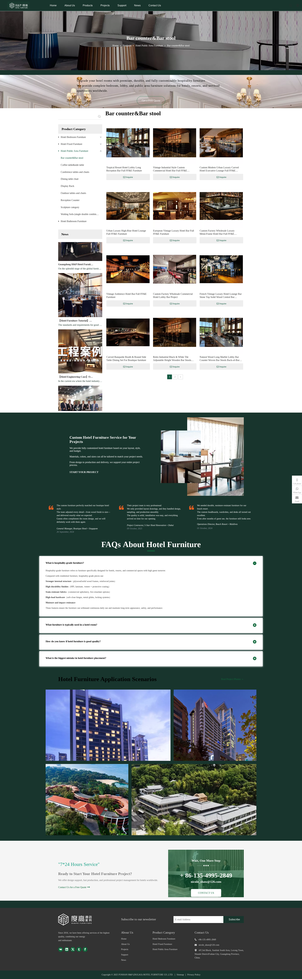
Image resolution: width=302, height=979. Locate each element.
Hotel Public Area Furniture (74, 151)
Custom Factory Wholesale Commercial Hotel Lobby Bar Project (173, 295)
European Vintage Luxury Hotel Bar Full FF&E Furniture (173, 232)
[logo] (77, 919)
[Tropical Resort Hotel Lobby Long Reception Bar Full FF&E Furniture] (128, 142)
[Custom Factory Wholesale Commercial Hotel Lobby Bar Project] (174, 269)
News (137, 5)
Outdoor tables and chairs (73, 193)
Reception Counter (70, 200)
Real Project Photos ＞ (232, 679)
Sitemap (180, 974)
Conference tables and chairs (75, 172)
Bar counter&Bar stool (72, 158)
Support (121, 5)
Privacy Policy (193, 974)
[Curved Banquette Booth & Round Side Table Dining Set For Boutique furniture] (128, 332)
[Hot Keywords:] (99, 116)
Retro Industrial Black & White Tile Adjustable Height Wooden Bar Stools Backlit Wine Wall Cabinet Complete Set (173, 359)
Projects (105, 5)
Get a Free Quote (151, 100)
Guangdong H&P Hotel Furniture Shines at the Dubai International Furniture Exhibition (76, 251)
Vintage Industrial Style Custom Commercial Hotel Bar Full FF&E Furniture (170, 169)
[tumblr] (79, 949)
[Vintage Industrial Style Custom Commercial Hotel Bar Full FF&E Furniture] (174, 142)
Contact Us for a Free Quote (72, 887)
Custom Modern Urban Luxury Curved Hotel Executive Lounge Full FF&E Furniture (219, 169)
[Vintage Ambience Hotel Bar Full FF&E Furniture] (128, 269)
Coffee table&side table (72, 165)
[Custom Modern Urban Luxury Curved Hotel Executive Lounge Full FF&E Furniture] (221, 142)
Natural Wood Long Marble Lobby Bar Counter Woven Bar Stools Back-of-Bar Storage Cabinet (219, 359)
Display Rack (67, 186)
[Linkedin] (66, 949)
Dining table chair (69, 179)
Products (88, 5)
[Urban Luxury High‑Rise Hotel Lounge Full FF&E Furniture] (128, 205)
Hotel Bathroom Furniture (74, 221)
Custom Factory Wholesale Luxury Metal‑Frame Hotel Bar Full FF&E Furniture (217, 232)
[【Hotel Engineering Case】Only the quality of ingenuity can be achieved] (80, 359)
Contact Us (154, 5)
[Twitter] (72, 949)
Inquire (129, 177)
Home (53, 5)
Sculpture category (70, 207)
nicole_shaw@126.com (209, 945)
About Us (69, 5)
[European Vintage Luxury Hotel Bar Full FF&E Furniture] (174, 205)
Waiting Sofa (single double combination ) (81, 214)
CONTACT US (206, 893)
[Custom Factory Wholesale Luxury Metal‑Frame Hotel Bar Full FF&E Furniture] (221, 205)
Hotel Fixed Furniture (71, 144)
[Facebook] (85, 949)
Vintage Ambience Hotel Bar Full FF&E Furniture (126, 295)
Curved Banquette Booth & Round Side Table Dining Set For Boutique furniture (126, 358)
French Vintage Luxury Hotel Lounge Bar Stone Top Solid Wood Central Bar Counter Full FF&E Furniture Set (221, 296)
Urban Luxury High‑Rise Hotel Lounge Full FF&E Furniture (126, 232)
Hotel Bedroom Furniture (73, 137)
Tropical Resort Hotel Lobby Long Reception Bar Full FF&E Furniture (124, 169)
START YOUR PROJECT (84, 472)
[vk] (60, 949)
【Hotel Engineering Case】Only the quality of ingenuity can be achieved (76, 363)
